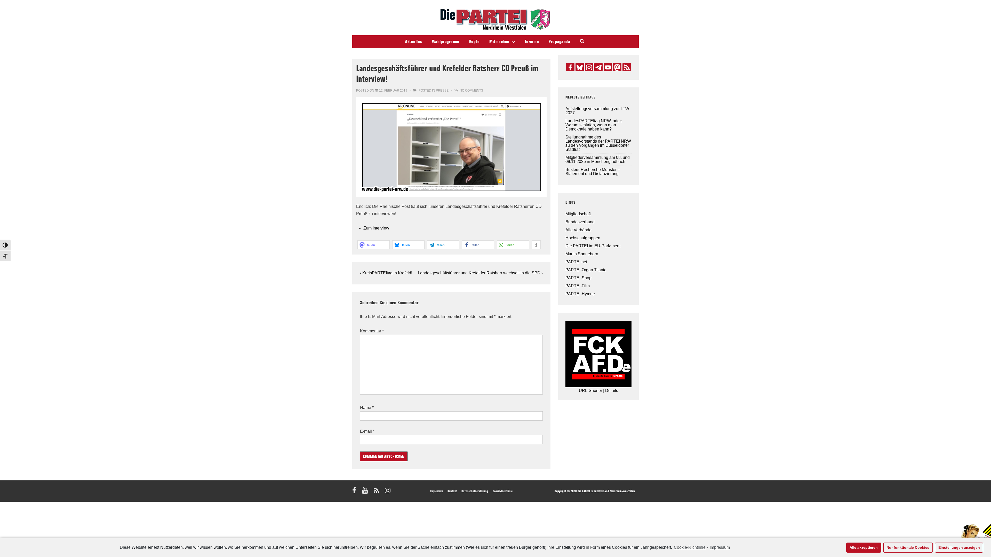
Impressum (720, 547)
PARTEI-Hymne (580, 294)
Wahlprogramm (445, 41)
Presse (442, 90)
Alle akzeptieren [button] (864, 547)
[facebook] (355, 492)
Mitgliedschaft (578, 214)
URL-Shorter (590, 390)
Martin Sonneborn (581, 254)
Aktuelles (413, 41)
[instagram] (388, 492)
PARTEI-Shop (578, 278)
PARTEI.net (576, 262)
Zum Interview (376, 228)
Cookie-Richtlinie (690, 547)
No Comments (471, 90)
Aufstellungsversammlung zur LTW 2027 (597, 111)
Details (611, 390)
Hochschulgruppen (582, 238)
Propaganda (559, 41)
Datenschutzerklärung (474, 491)
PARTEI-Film (577, 286)
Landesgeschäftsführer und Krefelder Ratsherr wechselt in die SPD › (480, 273)
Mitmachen (499, 41)
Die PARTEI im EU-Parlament (592, 246)
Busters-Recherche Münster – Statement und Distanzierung (592, 171)
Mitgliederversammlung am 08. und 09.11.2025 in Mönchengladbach (597, 159)
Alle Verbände (578, 230)
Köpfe (474, 41)
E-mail (366, 431)
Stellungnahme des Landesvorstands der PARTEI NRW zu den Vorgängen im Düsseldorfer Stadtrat (598, 143)
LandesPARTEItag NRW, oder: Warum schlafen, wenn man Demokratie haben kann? (593, 125)
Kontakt (452, 491)
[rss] (377, 492)
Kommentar (372, 331)
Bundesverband (580, 222)
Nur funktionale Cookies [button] (907, 547)
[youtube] (366, 492)
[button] (373, 244)
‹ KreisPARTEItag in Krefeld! (386, 273)
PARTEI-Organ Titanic (585, 270)
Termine (532, 41)
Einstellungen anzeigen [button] (959, 547)
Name (365, 407)
